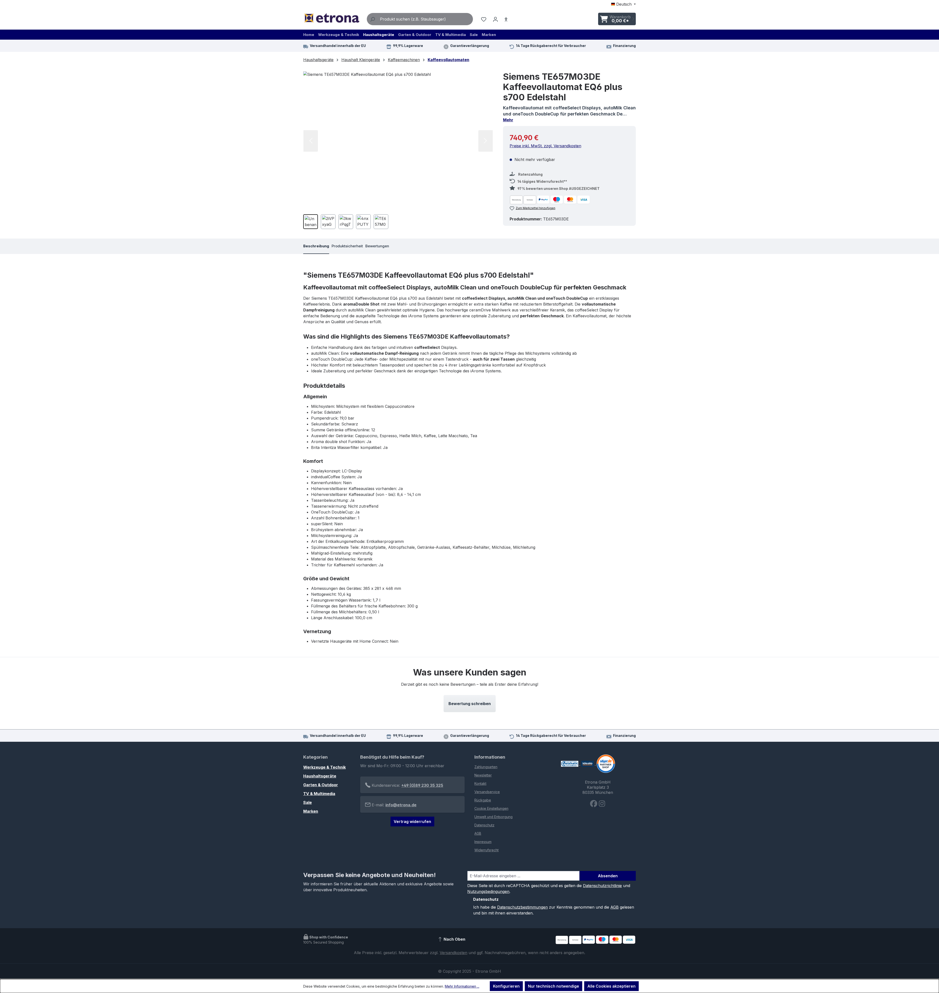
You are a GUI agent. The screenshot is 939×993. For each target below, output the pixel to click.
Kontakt (480, 783)
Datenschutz (484, 825)
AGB (477, 833)
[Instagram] (601, 804)
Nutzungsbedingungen (488, 891)
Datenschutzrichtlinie (602, 885)
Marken (310, 811)
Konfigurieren (506, 986)
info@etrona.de (400, 804)
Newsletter (483, 775)
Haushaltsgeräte (319, 776)
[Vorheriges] (310, 141)
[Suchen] (372, 19)
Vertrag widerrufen (412, 821)
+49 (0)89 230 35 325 (422, 785)
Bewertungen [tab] (377, 246)
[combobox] (425, 19)
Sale (307, 802)
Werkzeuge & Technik (324, 767)
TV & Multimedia (319, 793)
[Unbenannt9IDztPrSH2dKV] (398, 140)
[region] (398, 152)
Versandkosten (453, 952)
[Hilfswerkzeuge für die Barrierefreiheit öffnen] (506, 19)
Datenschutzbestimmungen (522, 907)
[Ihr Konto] (495, 19)
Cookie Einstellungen (491, 808)
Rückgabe (482, 800)
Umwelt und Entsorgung (493, 817)
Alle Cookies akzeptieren (611, 986)
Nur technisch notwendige (553, 986)
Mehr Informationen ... (462, 986)
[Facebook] (594, 804)
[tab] (316, 246)
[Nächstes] (485, 141)
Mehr (508, 119)
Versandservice (487, 792)
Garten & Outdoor (320, 784)
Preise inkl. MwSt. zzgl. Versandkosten (545, 145)
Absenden (608, 875)
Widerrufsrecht (486, 850)
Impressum (483, 842)
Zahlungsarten (485, 767)
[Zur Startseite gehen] (331, 18)
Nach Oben (454, 939)
